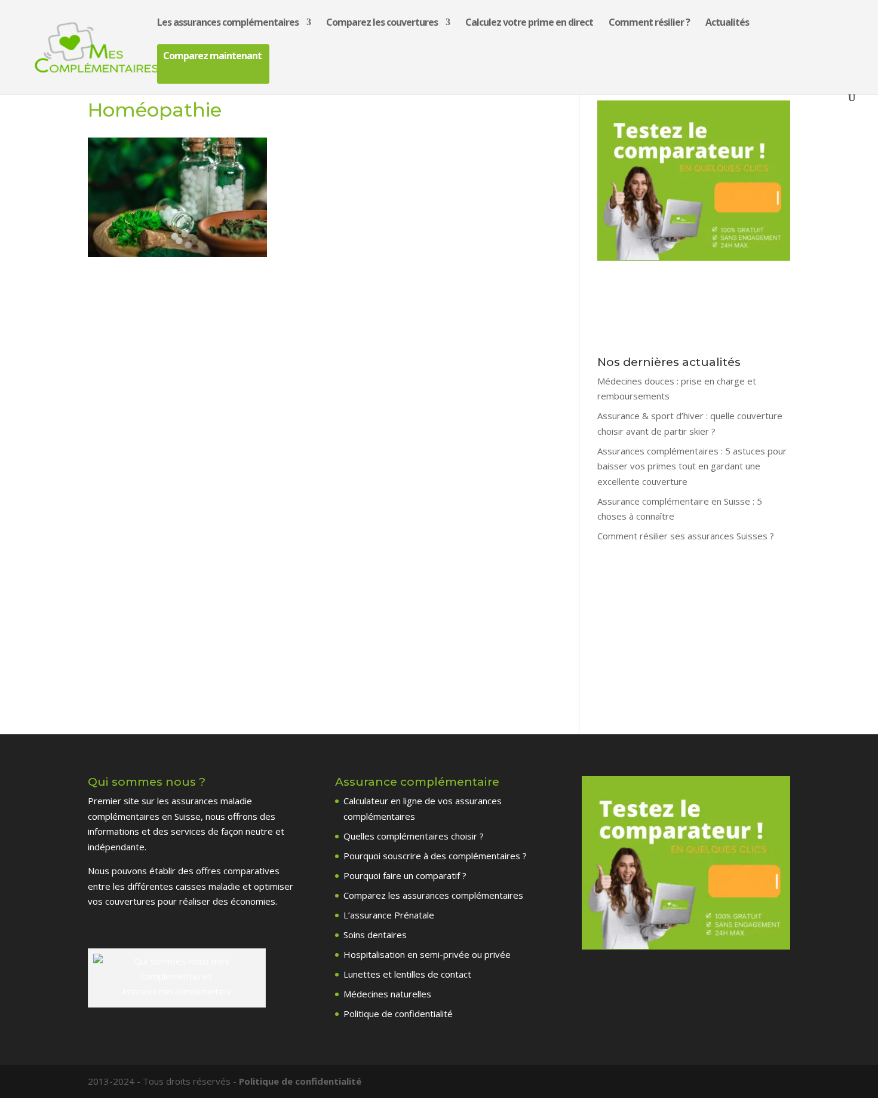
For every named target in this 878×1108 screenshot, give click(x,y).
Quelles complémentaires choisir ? (413, 836)
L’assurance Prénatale (388, 915)
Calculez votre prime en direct (529, 23)
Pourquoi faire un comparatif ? (404, 875)
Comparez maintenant (212, 56)
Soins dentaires (375, 935)
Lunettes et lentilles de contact (407, 974)
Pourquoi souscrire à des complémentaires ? (435, 856)
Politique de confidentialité (398, 1014)
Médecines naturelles (387, 994)
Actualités (727, 23)
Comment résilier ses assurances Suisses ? (685, 536)
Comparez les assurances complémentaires (433, 895)
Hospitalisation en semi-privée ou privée (427, 954)
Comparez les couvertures (382, 23)
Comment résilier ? (649, 23)
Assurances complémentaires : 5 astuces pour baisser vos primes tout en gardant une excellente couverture (692, 466)
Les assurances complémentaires (228, 23)
